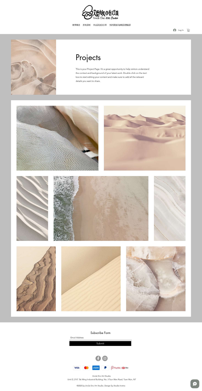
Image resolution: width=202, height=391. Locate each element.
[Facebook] (98, 358)
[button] (188, 30)
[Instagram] (105, 358)
